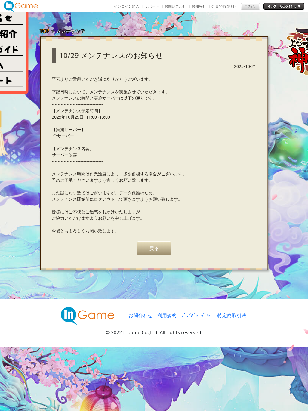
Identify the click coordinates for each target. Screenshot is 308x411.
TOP (44, 31)
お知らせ (199, 6)
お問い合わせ (175, 6)
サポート (152, 6)
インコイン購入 (126, 6)
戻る (154, 248)
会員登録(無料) (223, 6)
